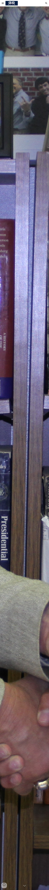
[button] (2, 3)
